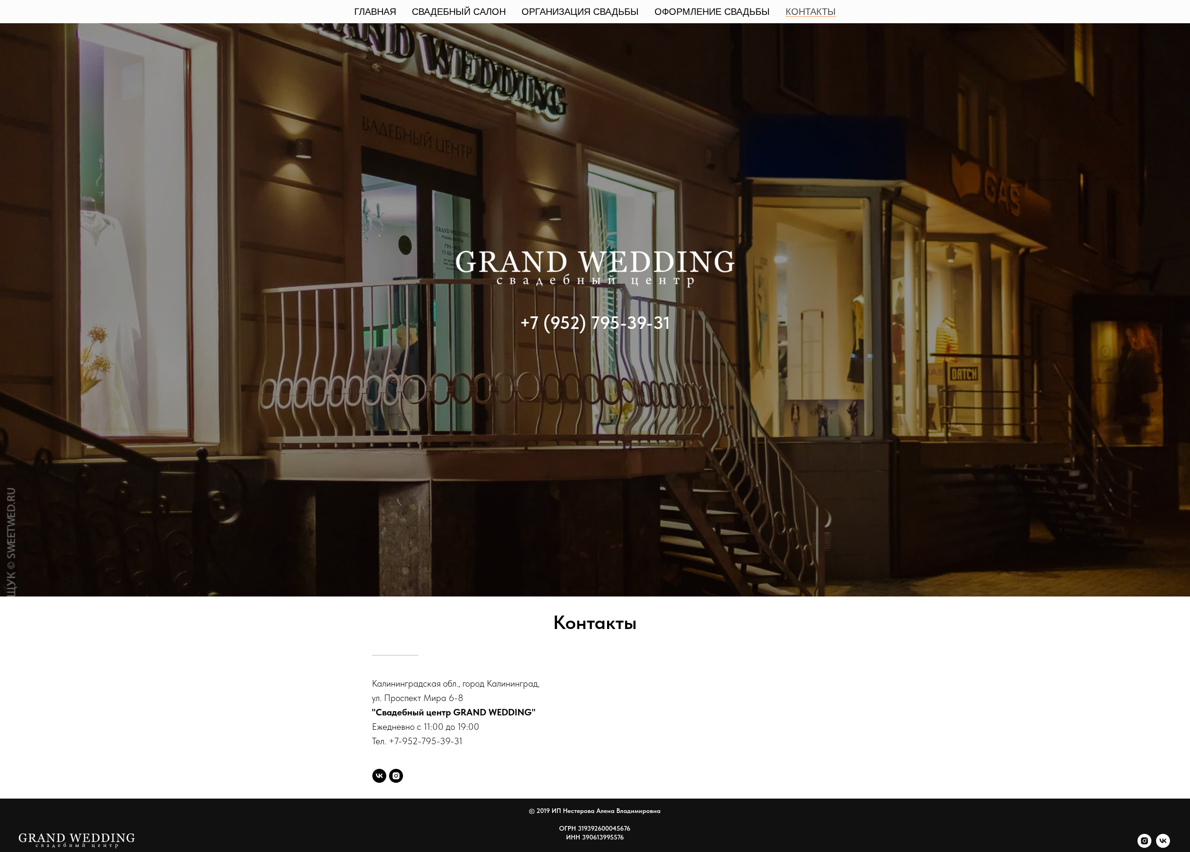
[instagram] (396, 776)
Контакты (811, 12)
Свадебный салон (459, 12)
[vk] (379, 776)
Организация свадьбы (580, 12)
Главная (375, 12)
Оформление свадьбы (712, 12)
